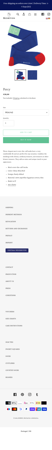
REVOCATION (11, 234)
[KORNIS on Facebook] (41, 14)
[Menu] (35, 14)
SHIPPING (9, 220)
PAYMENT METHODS (14, 227)
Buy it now (26, 152)
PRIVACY (9, 248)
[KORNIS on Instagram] (47, 14)
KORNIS (20, 430)
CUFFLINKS (10, 375)
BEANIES (9, 390)
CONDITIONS (11, 308)
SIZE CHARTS (11, 331)
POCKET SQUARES (13, 361)
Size (4, 120)
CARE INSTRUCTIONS (14, 338)
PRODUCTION (11, 286)
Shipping (16, 110)
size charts (12, 197)
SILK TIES (9, 354)
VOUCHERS (10, 324)
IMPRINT (9, 255)
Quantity (6, 130)
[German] (49, 18)
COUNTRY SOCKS (12, 383)
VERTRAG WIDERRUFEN (16, 262)
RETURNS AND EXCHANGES (16, 241)
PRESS (8, 301)
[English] (47, 18)
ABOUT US (10, 294)
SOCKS (8, 368)
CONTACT (9, 279)
